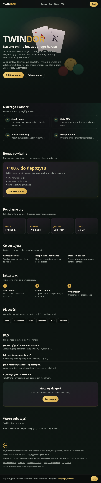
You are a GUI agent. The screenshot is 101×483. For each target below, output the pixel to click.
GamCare (21, 462)
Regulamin (66, 462)
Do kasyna (50, 399)
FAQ (63, 4)
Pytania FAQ (54, 428)
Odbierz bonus (13, 75)
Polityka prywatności (52, 462)
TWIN (9, 4)
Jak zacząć (41, 428)
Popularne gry (27, 428)
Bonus (44, 4)
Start (56, 4)
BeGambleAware (9, 462)
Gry (50, 4)
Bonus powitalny (11, 428)
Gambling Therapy (34, 462)
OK (94, 478)
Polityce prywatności (66, 478)
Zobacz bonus (35, 75)
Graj (94, 4)
